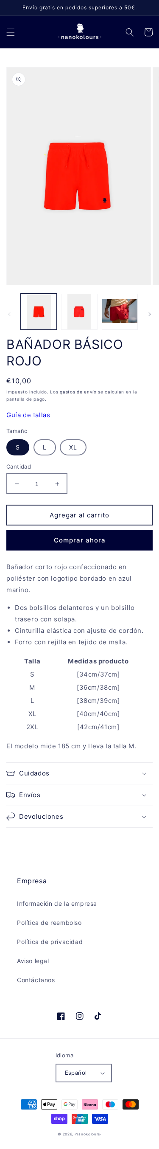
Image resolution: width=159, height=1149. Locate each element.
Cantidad (18, 466)
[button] (10, 32)
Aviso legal (33, 960)
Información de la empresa (57, 903)
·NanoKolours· (88, 1134)
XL (73, 447)
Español (76, 1072)
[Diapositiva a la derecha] (149, 314)
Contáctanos (36, 979)
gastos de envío (78, 391)
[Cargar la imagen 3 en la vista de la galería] (120, 312)
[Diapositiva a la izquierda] (9, 314)
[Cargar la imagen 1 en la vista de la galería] (39, 312)
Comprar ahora (80, 540)
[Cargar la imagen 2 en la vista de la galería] (79, 312)
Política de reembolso (49, 922)
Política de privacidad (50, 941)
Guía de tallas (28, 415)
